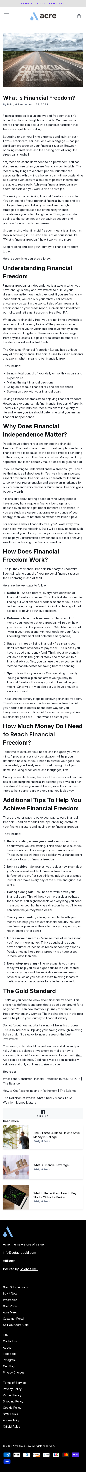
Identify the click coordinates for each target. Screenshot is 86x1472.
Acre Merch (10, 1312)
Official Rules (11, 1426)
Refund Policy (12, 1395)
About (7, 1347)
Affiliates (9, 1261)
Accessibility (11, 1420)
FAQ (5, 1335)
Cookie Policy (12, 1407)
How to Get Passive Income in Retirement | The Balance (40, 1090)
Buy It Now (10, 1293)
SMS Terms (10, 1414)
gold (39, 337)
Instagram (9, 1360)
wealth (39, 473)
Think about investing (62, 652)
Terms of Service (14, 1382)
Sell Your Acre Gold (16, 1324)
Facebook (10, 1353)
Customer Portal (13, 1318)
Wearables (10, 1300)
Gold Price (10, 1306)
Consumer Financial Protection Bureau (33, 349)
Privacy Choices (13, 1372)
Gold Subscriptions (15, 1287)
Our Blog (9, 1366)
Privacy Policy (12, 1389)
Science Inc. (29, 1269)
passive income (62, 179)
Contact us (10, 1341)
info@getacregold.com (19, 1253)
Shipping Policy (13, 1401)
